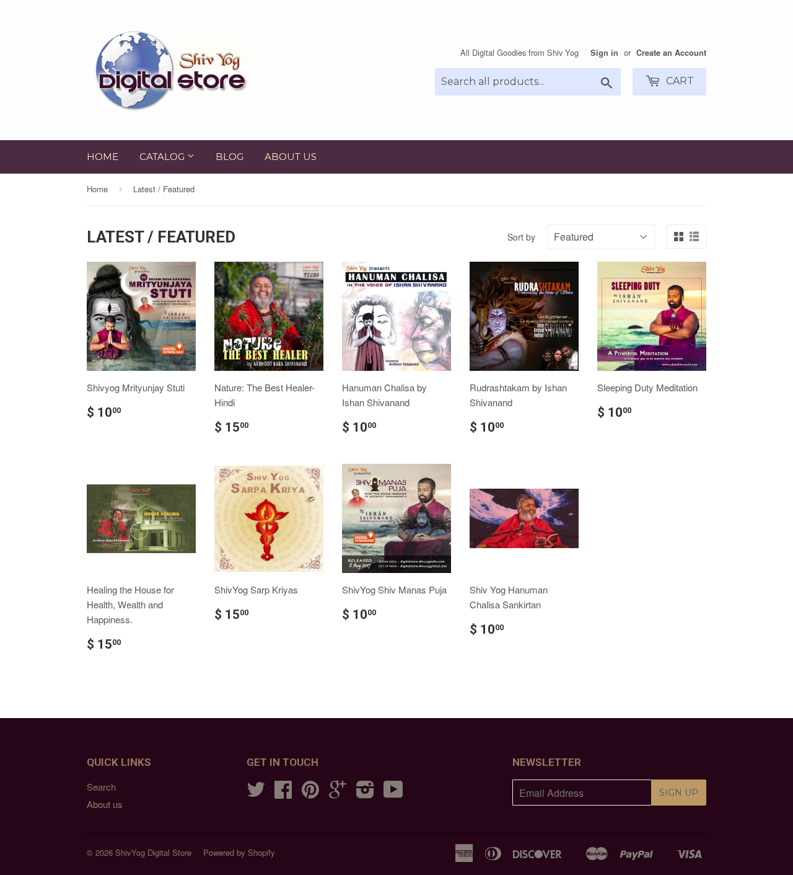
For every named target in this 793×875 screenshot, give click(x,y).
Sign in (604, 52)
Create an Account (671, 52)
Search (101, 786)
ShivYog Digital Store (153, 852)
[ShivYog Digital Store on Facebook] (283, 792)
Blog (229, 156)
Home (102, 156)
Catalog (163, 156)
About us (291, 156)
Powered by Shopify (239, 852)
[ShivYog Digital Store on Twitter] (256, 792)
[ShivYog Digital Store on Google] (337, 792)
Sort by (521, 237)
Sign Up (678, 792)
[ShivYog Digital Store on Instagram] (365, 792)
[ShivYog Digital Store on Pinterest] (310, 792)
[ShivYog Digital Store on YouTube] (393, 792)
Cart (679, 81)
